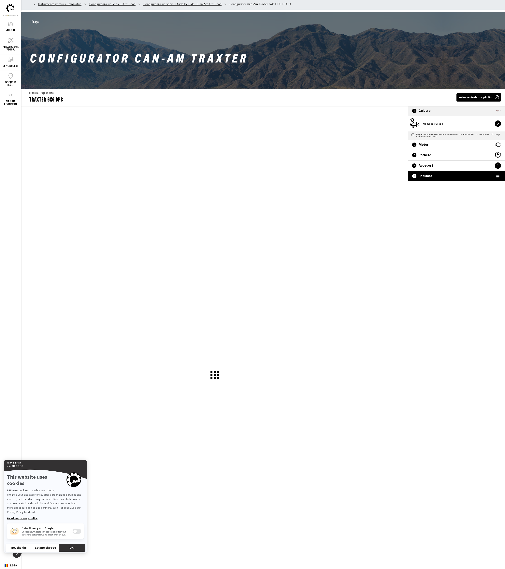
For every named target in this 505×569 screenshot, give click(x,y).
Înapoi (35, 22)
